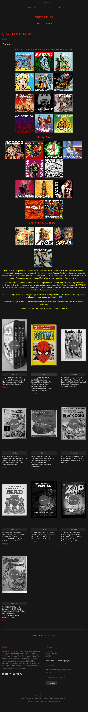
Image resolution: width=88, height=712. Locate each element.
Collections (40, 635)
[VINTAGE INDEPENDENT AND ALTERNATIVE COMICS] (53, 142)
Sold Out (14, 374)
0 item (40, 3)
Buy (44, 374)
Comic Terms (39, 698)
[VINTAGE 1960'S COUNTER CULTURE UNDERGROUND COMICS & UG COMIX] (63, 115)
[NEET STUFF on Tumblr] (10, 673)
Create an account (46, 695)
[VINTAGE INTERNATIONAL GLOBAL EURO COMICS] (72, 142)
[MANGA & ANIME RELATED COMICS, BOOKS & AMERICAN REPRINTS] (54, 160)
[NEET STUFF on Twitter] (3, 673)
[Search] (59, 7)
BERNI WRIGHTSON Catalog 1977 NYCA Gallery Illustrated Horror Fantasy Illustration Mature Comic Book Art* (42, 535)
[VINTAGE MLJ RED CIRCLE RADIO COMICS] (63, 54)
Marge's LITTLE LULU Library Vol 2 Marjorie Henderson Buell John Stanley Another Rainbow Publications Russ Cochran (14, 381)
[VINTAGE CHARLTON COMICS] (44, 74)
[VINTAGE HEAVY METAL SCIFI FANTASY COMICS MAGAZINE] (24, 181)
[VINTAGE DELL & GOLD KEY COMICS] (63, 74)
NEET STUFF (44, 17)
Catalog (62, 698)
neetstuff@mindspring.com (61, 661)
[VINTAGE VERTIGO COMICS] (63, 95)
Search (23, 698)
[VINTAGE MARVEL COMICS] (44, 54)
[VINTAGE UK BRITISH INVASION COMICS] (34, 160)
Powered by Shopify (53, 701)
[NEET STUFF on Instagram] (14, 673)
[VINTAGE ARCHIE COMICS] (24, 74)
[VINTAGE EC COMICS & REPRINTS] (24, 115)
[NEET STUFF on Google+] (21, 673)
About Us (48, 24)
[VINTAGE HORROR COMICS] (14, 142)
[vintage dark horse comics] (44, 95)
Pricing (56, 698)
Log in (37, 695)
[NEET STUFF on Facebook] (6, 673)
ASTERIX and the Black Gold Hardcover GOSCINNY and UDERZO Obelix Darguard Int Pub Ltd (72, 459)
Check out (49, 3)
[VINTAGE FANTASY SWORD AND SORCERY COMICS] (44, 181)
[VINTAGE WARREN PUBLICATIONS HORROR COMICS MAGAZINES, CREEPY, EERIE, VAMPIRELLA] (44, 115)
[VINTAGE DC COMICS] (24, 54)
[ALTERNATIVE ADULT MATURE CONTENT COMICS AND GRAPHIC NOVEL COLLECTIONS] (63, 181)
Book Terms (49, 698)
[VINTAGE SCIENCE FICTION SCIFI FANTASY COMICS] (34, 142)
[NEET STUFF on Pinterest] (17, 673)
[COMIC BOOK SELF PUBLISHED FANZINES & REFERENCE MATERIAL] (34, 202)
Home (38, 24)
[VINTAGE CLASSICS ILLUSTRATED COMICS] (24, 95)
